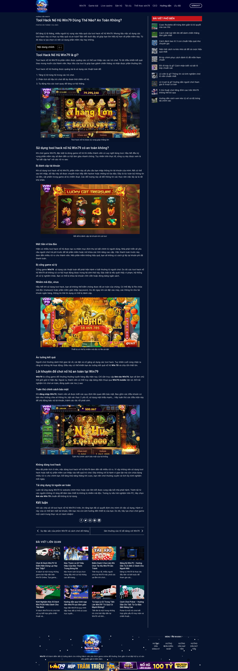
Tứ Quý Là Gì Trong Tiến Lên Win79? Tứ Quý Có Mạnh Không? (103, 604)
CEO (155, 5)
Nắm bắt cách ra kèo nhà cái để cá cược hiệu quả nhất (180, 50)
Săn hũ (118, 5)
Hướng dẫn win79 (43, 17)
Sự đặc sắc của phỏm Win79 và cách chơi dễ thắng (64, 530)
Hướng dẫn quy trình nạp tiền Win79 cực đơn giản (75, 603)
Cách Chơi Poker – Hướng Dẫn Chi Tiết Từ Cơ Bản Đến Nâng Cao (132, 604)
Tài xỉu (128, 5)
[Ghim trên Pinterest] (95, 520)
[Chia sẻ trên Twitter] (86, 520)
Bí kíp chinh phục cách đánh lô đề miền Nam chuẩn (180, 58)
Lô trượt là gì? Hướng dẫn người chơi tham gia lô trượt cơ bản (179, 83)
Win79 (82, 5)
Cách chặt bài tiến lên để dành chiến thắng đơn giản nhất (179, 34)
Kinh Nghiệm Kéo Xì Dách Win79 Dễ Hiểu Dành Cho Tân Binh (47, 604)
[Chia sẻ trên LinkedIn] (99, 520)
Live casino (106, 5)
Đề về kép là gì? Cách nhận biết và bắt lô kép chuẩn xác (178, 66)
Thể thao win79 (142, 5)
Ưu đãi (177, 5)
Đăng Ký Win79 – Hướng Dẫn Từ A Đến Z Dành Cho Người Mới (132, 566)
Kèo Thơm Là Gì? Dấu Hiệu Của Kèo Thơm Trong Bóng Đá (74, 566)
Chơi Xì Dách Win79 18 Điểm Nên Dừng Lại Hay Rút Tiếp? (46, 566)
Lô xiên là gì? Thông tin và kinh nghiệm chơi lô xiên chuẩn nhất (179, 75)
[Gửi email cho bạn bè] (90, 520)
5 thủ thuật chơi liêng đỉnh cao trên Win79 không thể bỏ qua (179, 91)
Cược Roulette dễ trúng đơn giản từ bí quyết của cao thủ (180, 26)
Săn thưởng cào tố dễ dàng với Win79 (122, 530)
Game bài (93, 5)
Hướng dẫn (165, 5)
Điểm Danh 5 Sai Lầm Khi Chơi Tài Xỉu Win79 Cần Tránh (103, 566)
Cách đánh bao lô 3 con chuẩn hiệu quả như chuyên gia (180, 42)
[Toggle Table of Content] (58, 47)
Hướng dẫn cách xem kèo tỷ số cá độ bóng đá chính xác (179, 99)
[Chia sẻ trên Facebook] (81, 520)
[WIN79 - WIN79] (56, 6)
